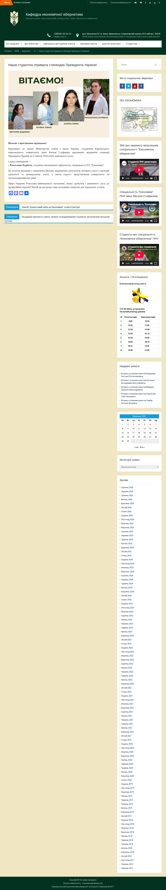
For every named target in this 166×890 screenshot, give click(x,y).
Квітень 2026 (126, 499)
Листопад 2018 (127, 824)
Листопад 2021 (127, 700)
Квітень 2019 (126, 808)
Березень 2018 (127, 852)
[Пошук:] (138, 65)
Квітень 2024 (126, 588)
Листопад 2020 (127, 748)
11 (139, 429)
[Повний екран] (155, 178)
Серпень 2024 (127, 576)
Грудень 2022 (127, 648)
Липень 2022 (126, 668)
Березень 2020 (127, 776)
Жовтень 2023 (127, 612)
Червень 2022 (127, 672)
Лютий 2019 (126, 816)
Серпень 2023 (127, 616)
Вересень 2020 (127, 756)
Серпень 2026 (127, 487)
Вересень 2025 (127, 528)
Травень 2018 (127, 844)
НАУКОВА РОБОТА (88, 44)
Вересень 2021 (127, 708)
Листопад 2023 (127, 608)
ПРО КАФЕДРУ (12, 44)
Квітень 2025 (126, 544)
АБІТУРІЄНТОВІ (31, 44)
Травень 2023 (127, 628)
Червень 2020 (127, 764)
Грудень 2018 (127, 820)
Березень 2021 (127, 732)
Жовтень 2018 (127, 828)
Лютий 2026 (126, 507)
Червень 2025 (127, 536)
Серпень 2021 (127, 712)
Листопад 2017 (127, 860)
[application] (139, 170)
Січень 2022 (126, 692)
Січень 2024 (126, 600)
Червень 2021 (127, 720)
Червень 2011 (127, 868)
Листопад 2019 (127, 788)
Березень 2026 (127, 503)
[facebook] (145, 2)
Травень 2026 (127, 495)
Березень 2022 (127, 684)
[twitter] (150, 2)
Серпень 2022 (127, 664)
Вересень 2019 (127, 792)
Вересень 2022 (127, 660)
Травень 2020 (127, 768)
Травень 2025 (127, 540)
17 (133, 433)
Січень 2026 (126, 511)
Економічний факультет (121, 3)
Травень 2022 (127, 676)
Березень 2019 (127, 812)
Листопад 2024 (127, 564)
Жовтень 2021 (127, 704)
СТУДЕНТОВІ (131, 44)
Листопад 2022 (127, 652)
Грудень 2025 (127, 515)
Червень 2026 (127, 491)
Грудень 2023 (127, 604)
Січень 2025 (126, 556)
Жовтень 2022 (127, 656)
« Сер (136, 447)
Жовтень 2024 (127, 568)
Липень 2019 (126, 796)
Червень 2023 (127, 624)
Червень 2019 (127, 800)
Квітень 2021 (126, 728)
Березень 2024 (127, 592)
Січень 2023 (126, 644)
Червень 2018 (127, 840)
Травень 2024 (127, 584)
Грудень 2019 (127, 784)
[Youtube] (154, 2)
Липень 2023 (126, 620)
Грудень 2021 (127, 696)
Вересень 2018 (127, 832)
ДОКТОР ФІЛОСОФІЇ (111, 44)
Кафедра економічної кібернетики (54, 14)
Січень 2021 (126, 740)
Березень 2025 (127, 548)
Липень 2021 (126, 716)
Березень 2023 (127, 636)
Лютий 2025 (126, 552)
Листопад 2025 (127, 519)
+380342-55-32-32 (62, 34)
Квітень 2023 (126, 632)
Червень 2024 (127, 580)
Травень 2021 (127, 724)
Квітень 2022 (126, 680)
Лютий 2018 (126, 856)
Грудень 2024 (127, 560)
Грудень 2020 (127, 744)
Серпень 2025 (127, 532)
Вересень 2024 (127, 572)
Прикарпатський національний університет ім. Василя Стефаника (80, 887)
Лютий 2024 (126, 596)
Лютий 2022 (126, 688)
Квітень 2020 (126, 772)
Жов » (142, 447)
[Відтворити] (123, 178)
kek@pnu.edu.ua (60, 37)
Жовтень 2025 (127, 523)
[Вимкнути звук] (151, 178)
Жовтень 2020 (127, 752)
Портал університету (98, 3)
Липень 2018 (126, 836)
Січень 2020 (126, 780)
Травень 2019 (127, 804)
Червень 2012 (127, 864)
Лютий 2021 (126, 736)
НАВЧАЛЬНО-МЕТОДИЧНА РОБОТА (59, 44)
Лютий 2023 (126, 640)
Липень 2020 (126, 760)
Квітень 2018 (126, 848)
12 (145, 429)
